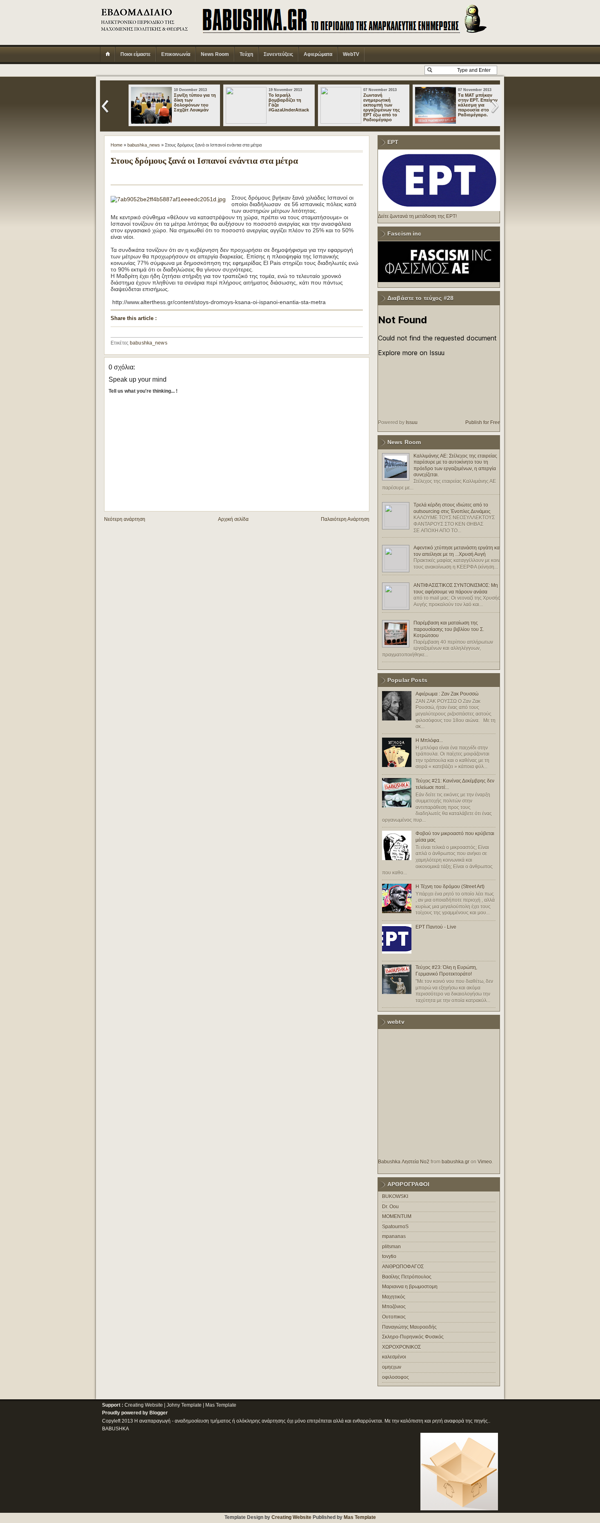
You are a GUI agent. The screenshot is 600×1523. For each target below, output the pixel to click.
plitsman (391, 1247)
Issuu (412, 422)
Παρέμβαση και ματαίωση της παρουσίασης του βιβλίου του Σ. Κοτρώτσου (448, 629)
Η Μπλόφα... (429, 740)
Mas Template (220, 1405)
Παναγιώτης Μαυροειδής (409, 1327)
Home (116, 144)
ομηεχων (391, 1367)
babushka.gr (455, 1162)
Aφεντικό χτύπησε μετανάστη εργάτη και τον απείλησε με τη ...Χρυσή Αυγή (457, 551)
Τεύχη (246, 54)
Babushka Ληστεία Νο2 (403, 1162)
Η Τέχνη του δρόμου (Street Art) (450, 886)
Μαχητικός (393, 1297)
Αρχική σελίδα (233, 519)
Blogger (158, 1413)
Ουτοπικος (394, 1317)
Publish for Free (482, 422)
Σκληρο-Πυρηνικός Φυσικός (413, 1337)
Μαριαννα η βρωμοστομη (410, 1287)
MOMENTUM (396, 1216)
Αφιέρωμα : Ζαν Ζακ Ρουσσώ (447, 694)
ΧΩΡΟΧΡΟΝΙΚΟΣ (401, 1347)
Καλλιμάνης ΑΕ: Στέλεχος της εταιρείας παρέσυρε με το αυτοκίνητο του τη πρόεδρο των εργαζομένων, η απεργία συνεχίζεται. (455, 465)
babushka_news (143, 144)
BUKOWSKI (395, 1196)
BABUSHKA (115, 1429)
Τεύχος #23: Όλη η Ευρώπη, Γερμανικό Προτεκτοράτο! (446, 971)
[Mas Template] (459, 1509)
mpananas (394, 1236)
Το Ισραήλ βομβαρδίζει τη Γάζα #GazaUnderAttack (289, 102)
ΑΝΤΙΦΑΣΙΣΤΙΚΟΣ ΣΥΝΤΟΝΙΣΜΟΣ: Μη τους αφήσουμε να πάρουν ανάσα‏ (455, 589)
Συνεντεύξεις (278, 54)
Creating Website (143, 1405)
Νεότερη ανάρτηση (124, 519)
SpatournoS (395, 1227)
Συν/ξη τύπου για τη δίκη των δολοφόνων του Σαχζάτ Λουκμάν (195, 102)
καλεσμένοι (394, 1357)
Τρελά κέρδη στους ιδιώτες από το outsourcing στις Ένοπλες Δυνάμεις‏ (452, 508)
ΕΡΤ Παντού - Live (436, 927)
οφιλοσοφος (395, 1377)
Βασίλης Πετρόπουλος (406, 1277)
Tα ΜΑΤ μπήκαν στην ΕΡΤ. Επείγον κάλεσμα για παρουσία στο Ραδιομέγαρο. (478, 105)
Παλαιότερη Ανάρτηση (345, 519)
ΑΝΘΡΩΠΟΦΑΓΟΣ (403, 1267)
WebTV (351, 54)
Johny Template (184, 1405)
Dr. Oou (390, 1207)
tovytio (389, 1256)
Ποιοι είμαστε (135, 54)
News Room (215, 54)
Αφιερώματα (318, 54)
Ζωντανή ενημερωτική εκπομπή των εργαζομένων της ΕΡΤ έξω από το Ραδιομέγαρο (381, 107)
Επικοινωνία (175, 54)
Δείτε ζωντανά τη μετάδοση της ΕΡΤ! (417, 216)
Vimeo (485, 1162)
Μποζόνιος (394, 1307)
